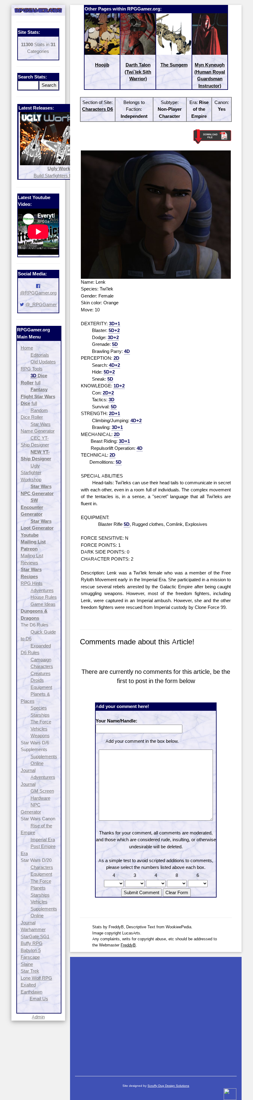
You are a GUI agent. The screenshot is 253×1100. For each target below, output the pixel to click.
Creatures (41, 673)
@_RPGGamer (41, 304)
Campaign (41, 659)
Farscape (30, 957)
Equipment (41, 687)
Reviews (29, 563)
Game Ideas (43, 604)
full (37, 383)
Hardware (40, 798)
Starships (40, 715)
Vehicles (39, 729)
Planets (38, 888)
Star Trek (30, 971)
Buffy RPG (32, 943)
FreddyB (128, 944)
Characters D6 (97, 109)
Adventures (42, 590)
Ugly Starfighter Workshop (31, 472)
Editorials (40, 355)
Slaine (27, 964)
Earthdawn (31, 992)
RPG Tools (32, 369)
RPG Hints (32, 583)
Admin (38, 1017)
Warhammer (33, 929)
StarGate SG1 (35, 936)
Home (27, 348)
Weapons (40, 735)
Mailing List (32, 555)
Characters (42, 666)
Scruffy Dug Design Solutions (168, 1085)
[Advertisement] (156, 1013)
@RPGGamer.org (38, 293)
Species (39, 708)
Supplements (44, 756)
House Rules (44, 597)
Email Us (39, 999)
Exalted (28, 985)
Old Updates (43, 362)
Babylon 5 (31, 950)
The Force (41, 722)
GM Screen (42, 791)
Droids (37, 680)
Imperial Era (43, 839)
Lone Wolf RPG (36, 978)
